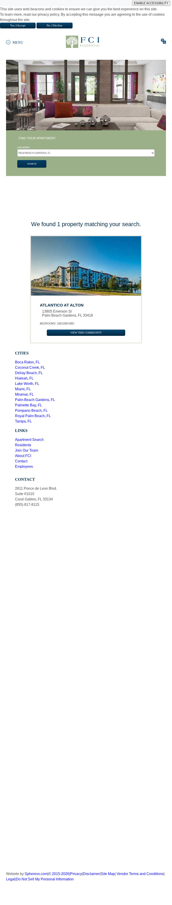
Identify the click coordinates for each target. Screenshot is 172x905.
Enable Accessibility (151, 3)
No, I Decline (54, 25)
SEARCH (31, 164)
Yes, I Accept (18, 25)
